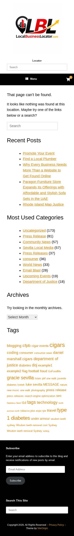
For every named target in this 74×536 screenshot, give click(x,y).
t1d (24, 402)
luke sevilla (34, 384)
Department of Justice (40, 282)
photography (38, 390)
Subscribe (15, 480)
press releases (15, 396)
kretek (21, 384)
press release (56, 390)
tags (31, 402)
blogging (14, 346)
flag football (30, 371)
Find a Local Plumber (39, 159)
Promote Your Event (38, 153)
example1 (45, 365)
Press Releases (35, 253)
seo (58, 395)
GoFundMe (54, 371)
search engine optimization (40, 396)
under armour (40, 418)
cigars (57, 345)
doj (34, 365)
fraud (43, 371)
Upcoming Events (37, 276)
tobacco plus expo (31, 410)
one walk (25, 390)
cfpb (26, 345)
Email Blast (32, 270)
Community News (37, 242)
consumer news (43, 352)
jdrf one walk (49, 378)
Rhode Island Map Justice (43, 204)
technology (47, 402)
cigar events (40, 346)
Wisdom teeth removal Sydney (24, 430)
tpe (44, 410)
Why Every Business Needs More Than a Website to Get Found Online (45, 170)
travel (51, 410)
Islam (38, 378)
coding (12, 352)
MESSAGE (51, 384)
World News (32, 265)
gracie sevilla (20, 377)
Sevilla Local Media (38, 248)
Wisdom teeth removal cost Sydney (36, 425)
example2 (14, 371)
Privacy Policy (56, 525)
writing (46, 431)
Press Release (34, 236)
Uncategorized (34, 230)
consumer (30, 259)
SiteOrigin (42, 528)
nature (63, 384)
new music (13, 390)
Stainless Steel (14, 403)
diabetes (25, 365)
